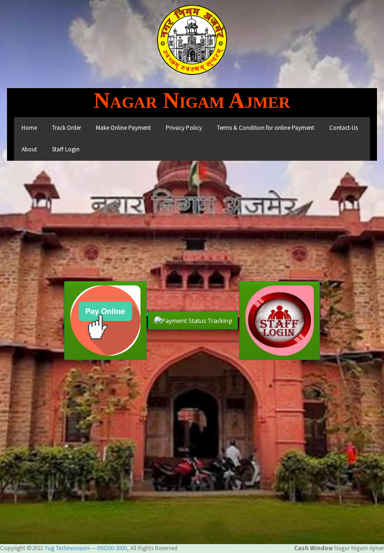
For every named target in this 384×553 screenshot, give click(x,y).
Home (29, 128)
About (29, 149)
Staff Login (66, 149)
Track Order (66, 128)
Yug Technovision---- (85, 548)
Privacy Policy (184, 128)
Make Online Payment (123, 128)
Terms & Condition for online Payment (265, 128)
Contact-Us (343, 128)
